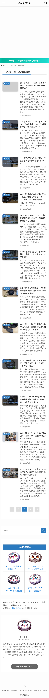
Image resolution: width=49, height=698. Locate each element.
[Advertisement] (24, 32)
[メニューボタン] (3, 3)
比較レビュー (13, 569)
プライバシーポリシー (25, 690)
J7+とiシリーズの (35, 588)
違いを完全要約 (35, 591)
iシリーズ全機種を (13, 566)
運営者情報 (5, 690)
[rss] (24, 686)
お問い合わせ (15, 608)
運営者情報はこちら (24, 667)
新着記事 (14, 690)
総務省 (45, 690)
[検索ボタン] (46, 3)
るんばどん (24, 3)
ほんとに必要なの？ (35, 569)
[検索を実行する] (43, 530)
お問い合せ (37, 690)
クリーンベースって (35, 566)
